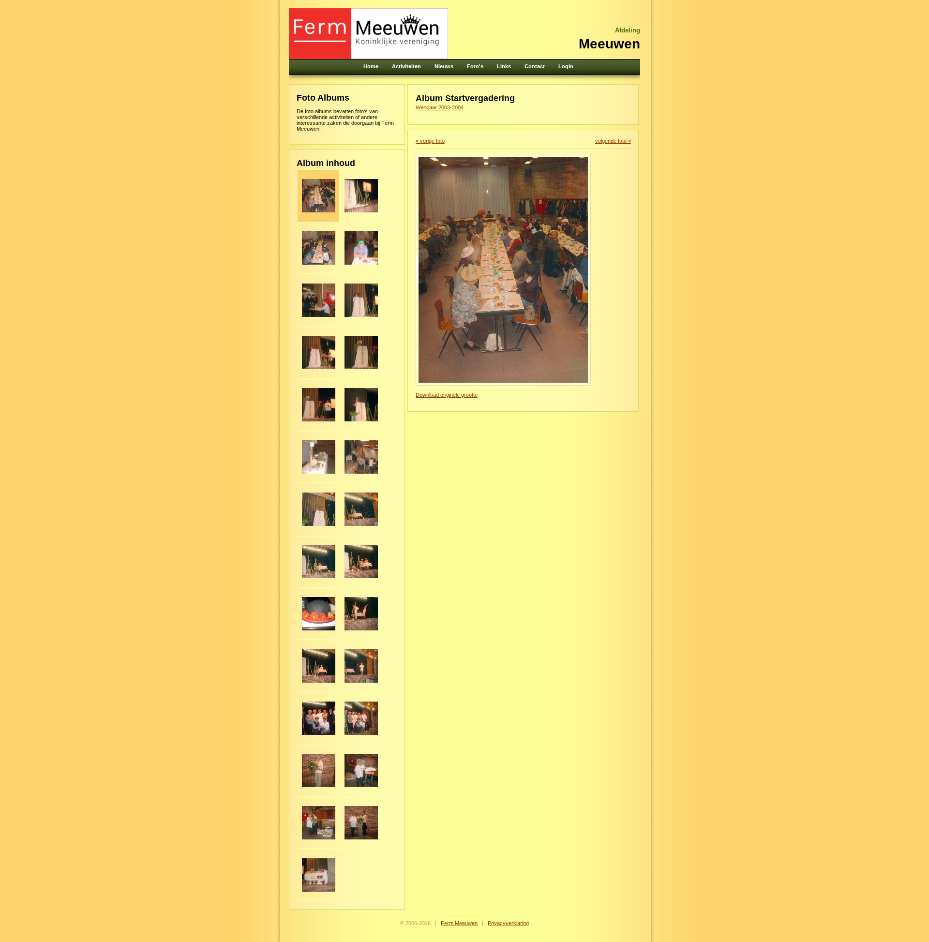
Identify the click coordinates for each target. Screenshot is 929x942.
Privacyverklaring (508, 923)
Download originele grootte (447, 395)
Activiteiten (406, 66)
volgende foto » (613, 141)
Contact (534, 66)
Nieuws (444, 66)
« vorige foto (430, 141)
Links (504, 66)
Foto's (475, 66)
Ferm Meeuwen (459, 923)
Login (565, 66)
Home (370, 66)
